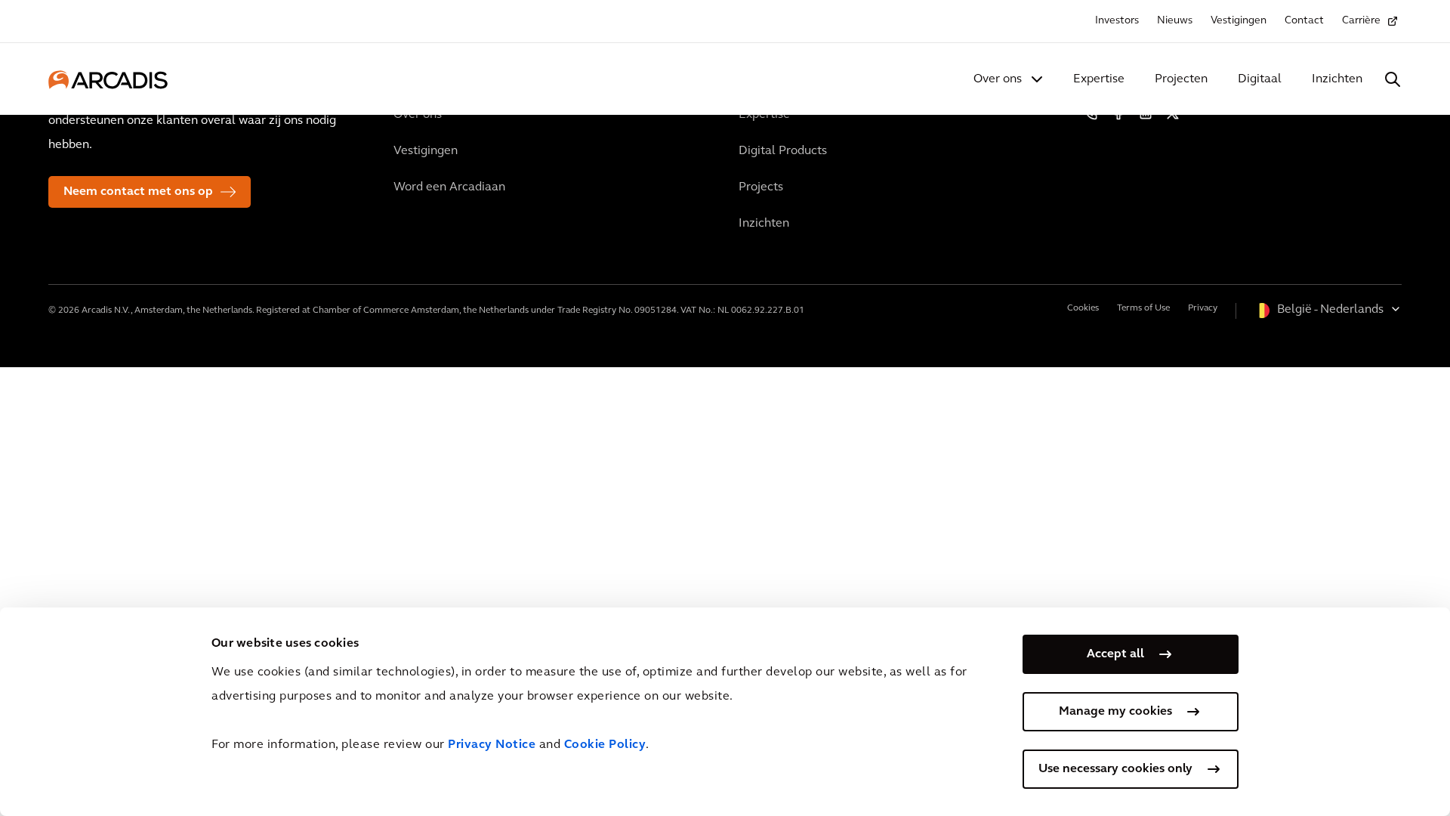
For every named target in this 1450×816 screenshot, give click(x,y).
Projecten (1181, 79)
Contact (1304, 20)
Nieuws (1174, 20)
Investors (1117, 20)
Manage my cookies (1115, 712)
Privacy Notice (491, 745)
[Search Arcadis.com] (1393, 79)
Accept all (1115, 654)
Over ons (997, 79)
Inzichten (1337, 79)
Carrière (1361, 20)
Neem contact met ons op (138, 192)
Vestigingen (1238, 20)
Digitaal (1260, 79)
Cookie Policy (605, 745)
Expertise (1099, 79)
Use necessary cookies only (1115, 769)
